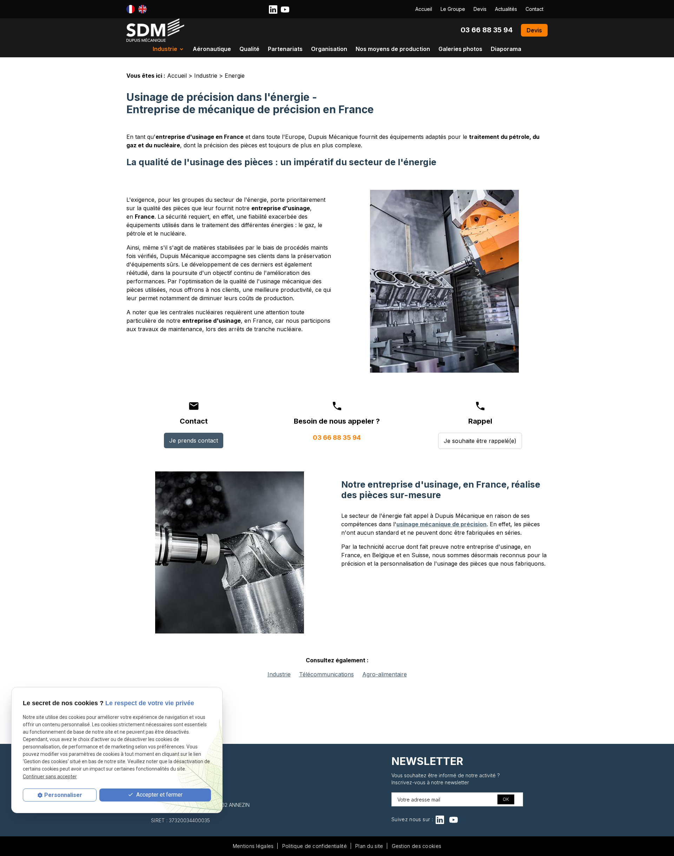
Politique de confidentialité (314, 846)
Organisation (329, 48)
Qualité (249, 48)
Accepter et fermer (159, 794)
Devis (480, 9)
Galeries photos (460, 48)
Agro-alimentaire (384, 674)
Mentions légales (253, 846)
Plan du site (369, 846)
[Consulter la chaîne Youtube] (285, 9)
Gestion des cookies (417, 846)
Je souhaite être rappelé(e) (480, 440)
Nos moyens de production (393, 48)
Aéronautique (212, 48)
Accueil (423, 9)
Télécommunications (326, 674)
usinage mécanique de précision (441, 524)
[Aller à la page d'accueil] (155, 30)
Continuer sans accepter (50, 776)
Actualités (506, 9)
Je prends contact (193, 440)
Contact (534, 9)
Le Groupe (453, 9)
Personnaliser (63, 795)
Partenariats (285, 48)
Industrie (165, 48)
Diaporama (506, 48)
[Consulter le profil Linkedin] (273, 9)
